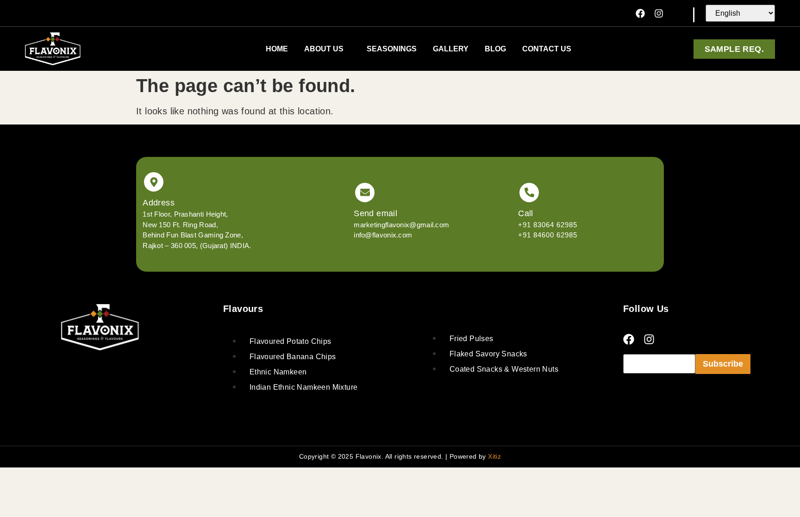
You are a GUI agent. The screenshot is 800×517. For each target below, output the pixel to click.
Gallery (451, 49)
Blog (495, 49)
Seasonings (392, 49)
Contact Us (546, 49)
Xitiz (494, 456)
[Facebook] (640, 13)
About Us (324, 49)
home (277, 49)
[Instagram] (658, 13)
